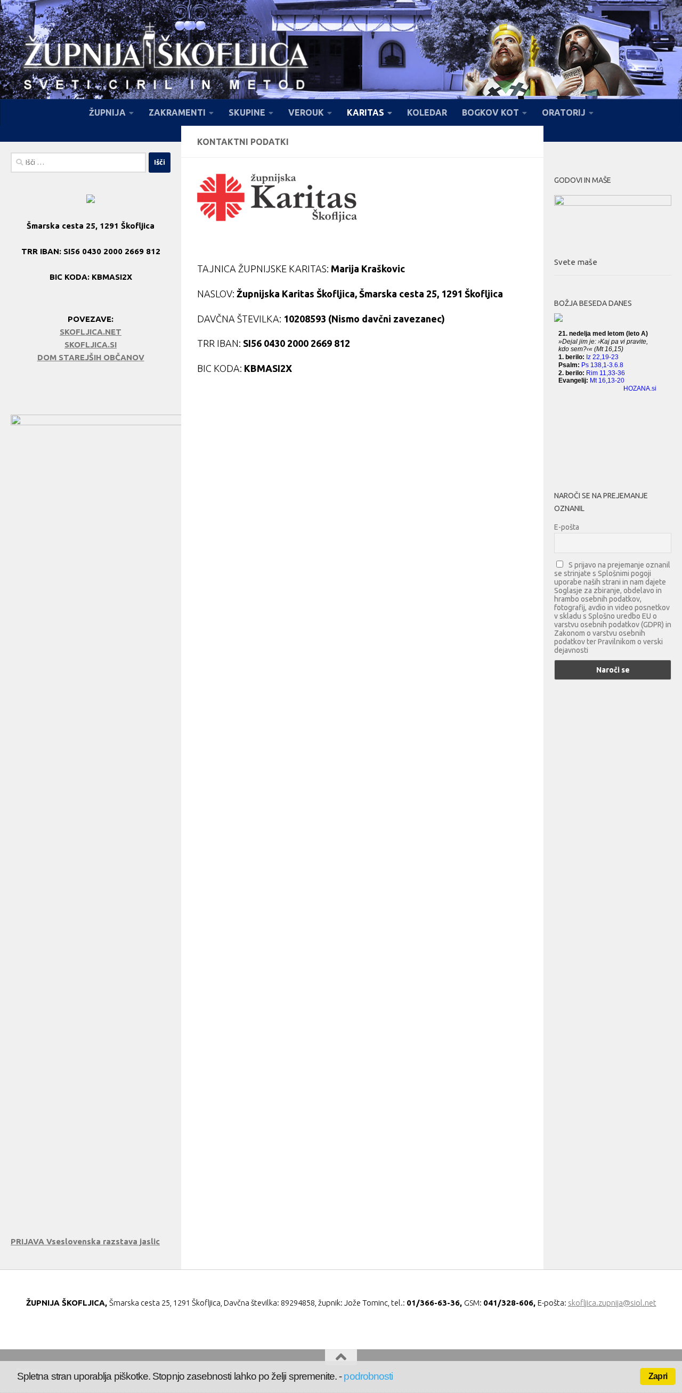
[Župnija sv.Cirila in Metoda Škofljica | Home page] (165, 58)
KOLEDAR (427, 112)
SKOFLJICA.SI (90, 344)
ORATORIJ (564, 112)
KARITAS (365, 112)
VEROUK (306, 112)
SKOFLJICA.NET (90, 331)
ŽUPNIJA (107, 112)
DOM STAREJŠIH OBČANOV (90, 357)
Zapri (657, 1376)
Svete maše (575, 261)
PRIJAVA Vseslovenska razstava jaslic (85, 1241)
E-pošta (566, 527)
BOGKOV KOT (490, 112)
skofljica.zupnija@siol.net (612, 1302)
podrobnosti (368, 1376)
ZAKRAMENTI (177, 112)
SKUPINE (247, 112)
